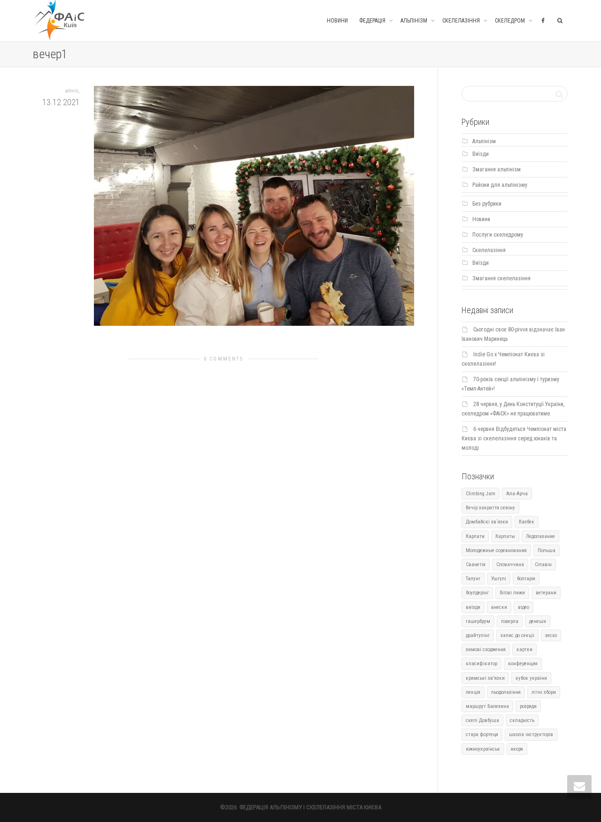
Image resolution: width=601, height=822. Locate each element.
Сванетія (475, 564)
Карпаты (505, 536)
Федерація (373, 20)
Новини (337, 20)
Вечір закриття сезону (490, 508)
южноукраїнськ (483, 749)
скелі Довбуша (482, 720)
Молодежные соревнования (496, 550)
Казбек (526, 522)
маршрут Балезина (487, 706)
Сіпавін (543, 564)
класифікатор (481, 664)
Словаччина (510, 564)
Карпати (475, 536)
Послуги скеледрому (497, 234)
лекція (473, 692)
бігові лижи (512, 593)
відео (523, 607)
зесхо (551, 635)
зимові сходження (486, 649)
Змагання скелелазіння (501, 278)
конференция (523, 664)
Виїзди (480, 154)
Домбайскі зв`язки (487, 522)
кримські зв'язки (485, 678)
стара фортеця (482, 734)
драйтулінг (478, 635)
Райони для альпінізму (499, 185)
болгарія (526, 579)
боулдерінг (477, 593)
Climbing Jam (480, 494)
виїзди (473, 607)
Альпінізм (415, 20)
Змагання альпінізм (496, 169)
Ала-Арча (517, 494)
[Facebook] (543, 20)
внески (499, 607)
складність (522, 720)
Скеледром (510, 20)
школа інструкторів (531, 734)
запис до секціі (517, 635)
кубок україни (531, 678)
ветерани (546, 593)
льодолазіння (506, 692)
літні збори (544, 692)
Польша (546, 550)
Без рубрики (486, 203)
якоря (517, 749)
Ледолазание (540, 536)
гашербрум (478, 621)
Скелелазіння (461, 20)
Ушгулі (498, 579)
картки (524, 649)
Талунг (473, 579)
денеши (537, 621)
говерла (509, 621)
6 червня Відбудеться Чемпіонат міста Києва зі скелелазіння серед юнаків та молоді (514, 438)
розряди (528, 706)
